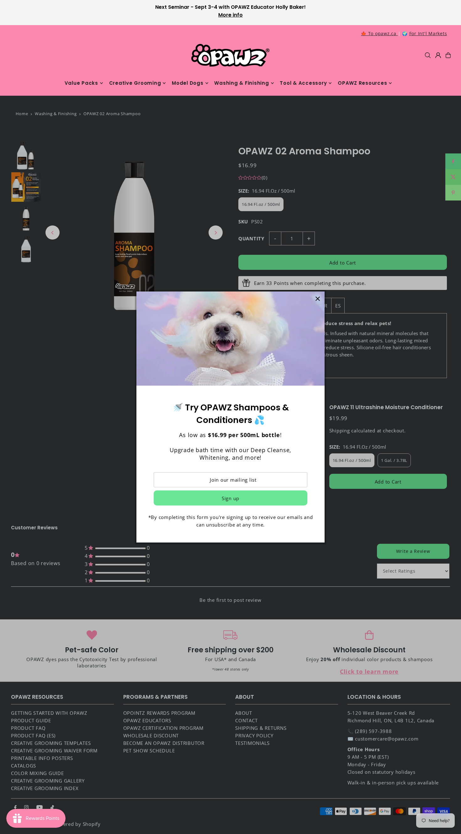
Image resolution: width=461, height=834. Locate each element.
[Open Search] (428, 55)
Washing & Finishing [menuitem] (241, 83)
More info (230, 15)
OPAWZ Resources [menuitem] (362, 83)
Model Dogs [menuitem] (188, 83)
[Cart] (448, 55)
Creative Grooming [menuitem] (135, 83)
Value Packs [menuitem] (81, 83)
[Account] (438, 55)
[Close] (317, 298)
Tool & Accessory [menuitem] (303, 83)
